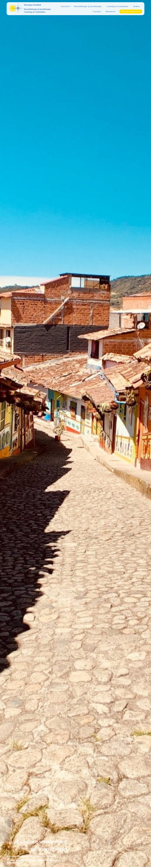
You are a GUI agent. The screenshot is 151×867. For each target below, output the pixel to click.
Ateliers (136, 6)
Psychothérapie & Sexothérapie (88, 6)
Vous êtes (65, 6)
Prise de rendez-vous (131, 11)
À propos (97, 11)
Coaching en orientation (117, 6)
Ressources (110, 11)
